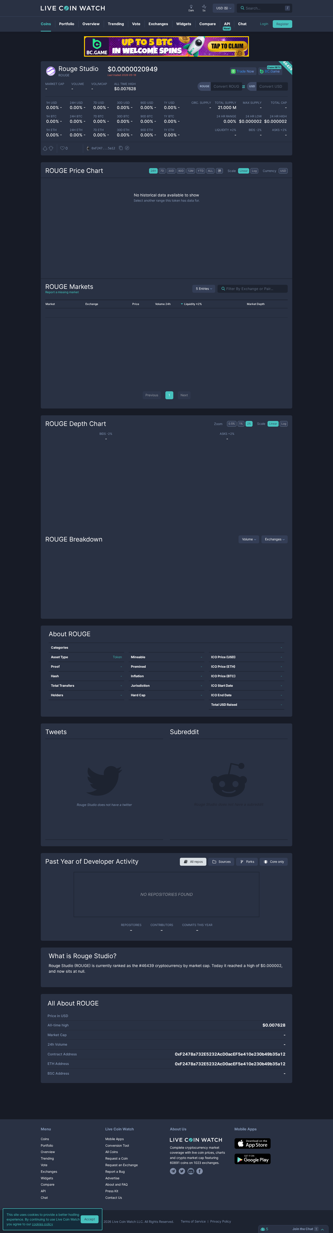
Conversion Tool (117, 1145)
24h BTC (76, 116)
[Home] (199, 1140)
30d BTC (123, 116)
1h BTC (51, 116)
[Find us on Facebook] (199, 1171)
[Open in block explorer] (127, 148)
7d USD (98, 102)
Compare (47, 1184)
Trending (47, 1158)
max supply (252, 102)
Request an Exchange (121, 1165)
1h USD (51, 102)
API (43, 1191)
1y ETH (169, 130)
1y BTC (169, 116)
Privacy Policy (220, 1221)
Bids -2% (255, 130)
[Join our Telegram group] (174, 1171)
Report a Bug (115, 1171)
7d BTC (98, 116)
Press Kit (111, 1191)
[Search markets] (221, 289)
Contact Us (113, 1197)
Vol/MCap (99, 84)
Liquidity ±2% (225, 130)
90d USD (146, 102)
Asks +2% (279, 130)
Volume (247, 539)
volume (77, 84)
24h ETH (76, 130)
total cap (279, 102)
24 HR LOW (253, 116)
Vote (44, 1165)
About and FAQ (116, 1184)
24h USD (76, 102)
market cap (54, 84)
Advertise (112, 1178)
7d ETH (98, 130)
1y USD (169, 102)
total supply (225, 102)
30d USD (123, 102)
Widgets (47, 1178)
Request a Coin (116, 1158)
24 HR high (278, 116)
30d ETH (123, 130)
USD (222, 8)
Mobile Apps (114, 1139)
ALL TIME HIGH (125, 84)
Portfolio (47, 1145)
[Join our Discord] (190, 1171)
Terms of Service (193, 1221)
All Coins (111, 1152)
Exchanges (273, 539)
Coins (45, 1139)
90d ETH (146, 130)
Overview (48, 1152)
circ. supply (201, 102)
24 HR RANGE (226, 116)
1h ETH (51, 130)
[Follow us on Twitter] (182, 1171)
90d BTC (146, 116)
